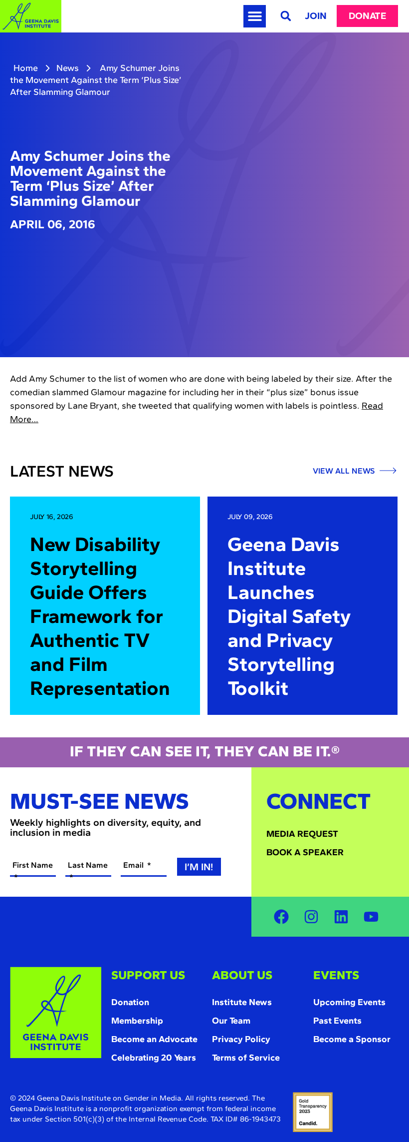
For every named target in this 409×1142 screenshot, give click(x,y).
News (67, 67)
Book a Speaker (305, 852)
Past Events (337, 1020)
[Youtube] (371, 917)
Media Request (302, 833)
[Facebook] (281, 917)
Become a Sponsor (352, 1039)
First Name (32, 865)
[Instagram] (311, 917)
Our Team (231, 1020)
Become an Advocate (154, 1039)
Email (134, 865)
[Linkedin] (341, 917)
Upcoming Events (349, 1002)
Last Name (88, 865)
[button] (254, 16)
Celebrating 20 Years (153, 1057)
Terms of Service (246, 1057)
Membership (137, 1020)
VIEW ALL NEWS (345, 471)
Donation (130, 1002)
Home (25, 67)
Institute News (242, 1002)
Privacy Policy (241, 1039)
